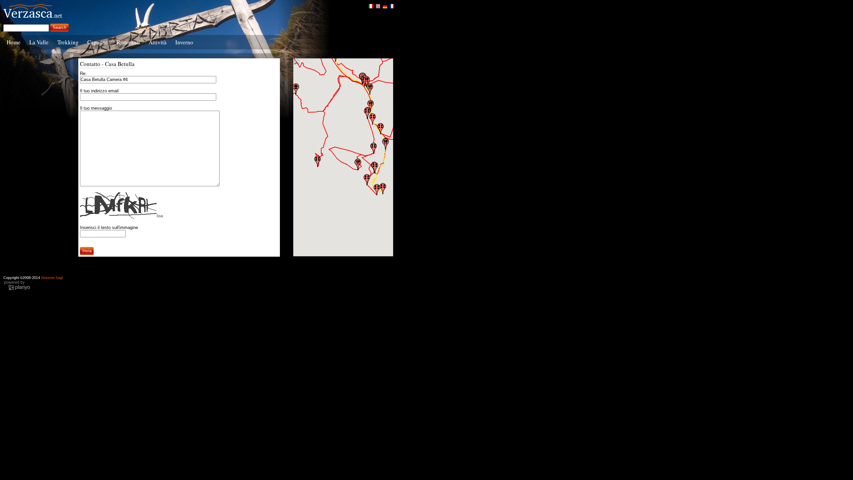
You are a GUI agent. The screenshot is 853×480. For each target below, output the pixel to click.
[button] (377, 189)
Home (14, 42)
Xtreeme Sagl (52, 278)
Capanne (97, 42)
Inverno (184, 42)
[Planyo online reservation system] (17, 289)
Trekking (68, 42)
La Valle (39, 42)
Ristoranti (128, 42)
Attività (158, 42)
